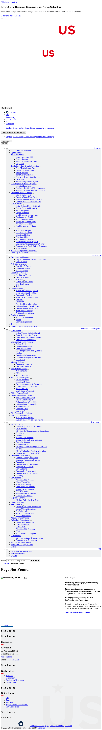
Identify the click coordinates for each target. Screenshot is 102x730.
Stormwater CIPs (22, 406)
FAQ (18, 531)
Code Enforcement (23, 348)
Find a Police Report (24, 233)
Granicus (41, 728)
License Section (17, 362)
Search (3, 561)
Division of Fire (22, 237)
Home (6, 563)
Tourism (14, 324)
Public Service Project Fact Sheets (29, 420)
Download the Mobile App (21, 551)
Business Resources (23, 366)
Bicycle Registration (24, 322)
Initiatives (20, 433)
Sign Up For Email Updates (17, 705)
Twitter (14, 723)
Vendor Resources (23, 375)
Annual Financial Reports (26, 493)
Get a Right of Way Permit (26, 335)
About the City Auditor (25, 480)
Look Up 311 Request (19, 253)
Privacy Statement (57, 726)
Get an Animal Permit (24, 282)
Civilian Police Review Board (27, 500)
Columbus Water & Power (21, 193)
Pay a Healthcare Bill (24, 157)
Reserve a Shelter (23, 277)
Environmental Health (24, 217)
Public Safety (16, 228)
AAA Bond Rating (23, 484)
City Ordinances (12, 707)
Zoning (19, 353)
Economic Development (20, 377)
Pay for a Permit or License (26, 161)
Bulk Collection (22, 173)
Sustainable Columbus (24, 438)
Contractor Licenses (24, 364)
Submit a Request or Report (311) (24, 250)
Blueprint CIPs (22, 409)
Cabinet (19, 435)
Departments (16, 536)
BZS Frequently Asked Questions (29, 351)
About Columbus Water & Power (29, 199)
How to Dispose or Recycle (27, 181)
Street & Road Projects (25, 418)
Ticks (18, 286)
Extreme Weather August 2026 (28, 453)
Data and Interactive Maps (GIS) (24, 326)
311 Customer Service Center (77, 613)
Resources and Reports (25, 489)
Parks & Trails (21, 262)
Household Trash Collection (27, 170)
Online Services (22, 344)
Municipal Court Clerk (20, 518)
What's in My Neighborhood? (27, 297)
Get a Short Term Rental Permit (28, 337)
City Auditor (16, 478)
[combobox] (13, 132)
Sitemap (68, 726)
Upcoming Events (23, 268)
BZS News (20, 360)
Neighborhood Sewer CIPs (26, 404)
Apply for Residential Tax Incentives (30, 188)
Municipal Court (17, 502)
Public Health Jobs (23, 516)
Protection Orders (23, 524)
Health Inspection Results (26, 222)
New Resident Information (26, 304)
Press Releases (21, 248)
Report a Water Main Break (27, 197)
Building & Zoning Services (22, 342)
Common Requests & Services (28, 460)
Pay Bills (9, 702)
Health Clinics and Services (27, 215)
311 (99, 549)
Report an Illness (22, 213)
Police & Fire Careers (24, 239)
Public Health (16, 204)
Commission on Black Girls (27, 308)
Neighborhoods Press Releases (28, 306)
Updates (14, 556)
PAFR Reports (21, 491)
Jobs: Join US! (16, 504)
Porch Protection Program (26, 533)
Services (9, 676)
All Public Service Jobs (25, 513)
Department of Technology (26, 540)
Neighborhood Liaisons (25, 313)
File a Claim (21, 527)
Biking (18, 320)
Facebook (8, 723)
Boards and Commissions (26, 355)
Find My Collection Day (25, 168)
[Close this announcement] (2, 18)
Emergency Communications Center (30, 244)
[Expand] (7, 148)
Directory (19, 475)
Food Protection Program (21, 150)
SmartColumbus (22, 380)
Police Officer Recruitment (26, 509)
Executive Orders (23, 442)
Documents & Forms (24, 346)
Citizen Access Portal (19, 393)
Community (96, 255)
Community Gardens (24, 295)
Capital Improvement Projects (22, 395)
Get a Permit (16, 331)
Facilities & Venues (18, 273)
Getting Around (17, 315)
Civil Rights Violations (25, 522)
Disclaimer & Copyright (39, 726)
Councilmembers (22, 462)
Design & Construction (20, 415)
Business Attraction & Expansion (29, 384)
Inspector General (18, 498)
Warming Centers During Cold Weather (31, 446)
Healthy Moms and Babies (26, 226)
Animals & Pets (17, 279)
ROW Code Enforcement (26, 340)
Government (96, 422)
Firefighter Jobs (22, 511)
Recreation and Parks (19, 257)
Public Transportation (24, 317)
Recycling (20, 179)
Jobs (7, 700)
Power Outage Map (23, 195)
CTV (27, 723)
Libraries (19, 299)
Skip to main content (9, 2)
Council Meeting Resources (27, 458)
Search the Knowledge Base (27, 291)
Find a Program (22, 271)
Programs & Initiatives (24, 467)
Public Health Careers (24, 219)
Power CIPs (20, 411)
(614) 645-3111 (13, 660)
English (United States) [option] (30, 137)
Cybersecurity (16, 152)
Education (20, 302)
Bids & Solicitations (19, 369)
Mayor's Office (17, 424)
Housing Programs (23, 186)
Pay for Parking (22, 159)
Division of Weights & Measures (29, 357)
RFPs (18, 373)
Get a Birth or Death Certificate (28, 206)
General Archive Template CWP (28, 201)
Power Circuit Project (24, 400)
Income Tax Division (24, 496)
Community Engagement (26, 471)
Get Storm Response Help (11, 16)
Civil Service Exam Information (28, 507)
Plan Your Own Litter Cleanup (28, 177)
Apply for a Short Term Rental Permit (31, 190)
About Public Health (24, 224)
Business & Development (91, 328)
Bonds (13, 547)
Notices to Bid (21, 371)
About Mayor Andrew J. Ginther (29, 426)
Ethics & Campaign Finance (22, 545)
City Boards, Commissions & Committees (32, 431)
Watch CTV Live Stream (21, 542)
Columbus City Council (20, 455)
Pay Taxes (20, 164)
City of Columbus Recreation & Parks (31, 259)
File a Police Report (23, 230)
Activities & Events (18, 264)
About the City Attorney (25, 529)
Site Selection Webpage (25, 391)
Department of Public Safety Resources (31, 246)
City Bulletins (21, 469)
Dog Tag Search (22, 284)
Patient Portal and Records (26, 208)
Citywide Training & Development (29, 538)
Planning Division (23, 382)
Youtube (20, 723)
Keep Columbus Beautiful (26, 293)
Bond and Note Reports (25, 487)
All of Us (19, 449)
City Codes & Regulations (21, 413)
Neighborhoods (17, 288)
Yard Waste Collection (24, 175)
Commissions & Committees (27, 464)
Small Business (22, 389)
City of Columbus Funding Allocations (31, 451)
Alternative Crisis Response (27, 242)
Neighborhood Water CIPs (26, 402)
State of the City (22, 444)
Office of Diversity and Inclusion (29, 440)
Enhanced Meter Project (25, 397)
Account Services (18, 553)
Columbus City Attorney (20, 520)
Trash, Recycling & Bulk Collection (25, 166)
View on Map (6, 657)
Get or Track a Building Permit (28, 333)
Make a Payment (17, 155)
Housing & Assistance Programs (23, 184)
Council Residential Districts (27, 473)
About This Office (23, 482)
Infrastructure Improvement (26, 386)
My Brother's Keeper (24, 311)
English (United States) (30, 128)
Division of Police (23, 235)
